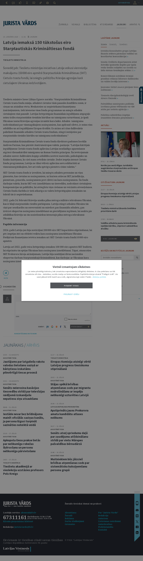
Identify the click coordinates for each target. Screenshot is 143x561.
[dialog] (72, 280)
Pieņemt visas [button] (71, 285)
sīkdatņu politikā (99, 277)
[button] (71, 294)
